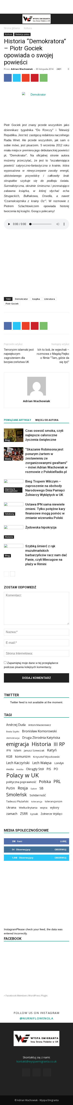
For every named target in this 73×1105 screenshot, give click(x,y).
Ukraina (11, 807)
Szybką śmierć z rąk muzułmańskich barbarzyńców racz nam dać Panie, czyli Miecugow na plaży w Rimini (46, 555)
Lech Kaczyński (18, 763)
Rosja (23, 788)
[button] (67, 19)
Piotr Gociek (12, 303)
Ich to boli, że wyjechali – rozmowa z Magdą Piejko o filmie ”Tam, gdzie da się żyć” (53, 356)
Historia (9, 537)
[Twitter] (47, 1072)
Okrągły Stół (35, 769)
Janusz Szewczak (34, 750)
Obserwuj (60, 849)
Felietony (9, 514)
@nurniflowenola (37, 1018)
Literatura (49, 298)
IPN (8, 750)
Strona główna (12, 28)
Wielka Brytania (28, 807)
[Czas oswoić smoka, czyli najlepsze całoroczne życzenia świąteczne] (13, 435)
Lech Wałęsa (42, 763)
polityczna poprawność (21, 782)
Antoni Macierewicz (39, 725)
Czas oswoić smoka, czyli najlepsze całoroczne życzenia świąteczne (44, 435)
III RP (59, 744)
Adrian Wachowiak (22, 68)
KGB (9, 757)
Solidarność (38, 795)
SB (41, 788)
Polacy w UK (22, 775)
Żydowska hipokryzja (40, 527)
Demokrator (21, 298)
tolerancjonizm (53, 801)
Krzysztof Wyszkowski (46, 756)
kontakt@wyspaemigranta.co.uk (37, 1061)
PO (56, 769)
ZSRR (24, 814)
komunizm (22, 757)
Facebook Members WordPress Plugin (26, 995)
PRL (57, 781)
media (10, 769)
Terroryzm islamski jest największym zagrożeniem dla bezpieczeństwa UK (19, 356)
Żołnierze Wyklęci (51, 814)
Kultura (28, 28)
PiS (49, 769)
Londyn (59, 763)
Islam (17, 750)
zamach (11, 814)
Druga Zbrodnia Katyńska (41, 738)
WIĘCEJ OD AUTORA (46, 420)
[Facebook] (26, 1072)
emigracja (17, 744)
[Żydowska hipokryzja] (13, 532)
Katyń (52, 750)
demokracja (12, 737)
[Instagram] (36, 1072)
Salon (34, 788)
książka (36, 298)
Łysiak (34, 814)
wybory (54, 807)
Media (8, 459)
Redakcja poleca (22, 34)
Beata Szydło (12, 731)
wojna (43, 807)
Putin (10, 788)
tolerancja (36, 801)
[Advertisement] (36, 7)
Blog (7, 440)
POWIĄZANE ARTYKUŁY (17, 420)
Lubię (63, 841)
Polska (45, 782)
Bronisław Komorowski (39, 731)
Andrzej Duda (16, 725)
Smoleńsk (16, 795)
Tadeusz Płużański (17, 801)
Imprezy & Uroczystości (11, 490)
